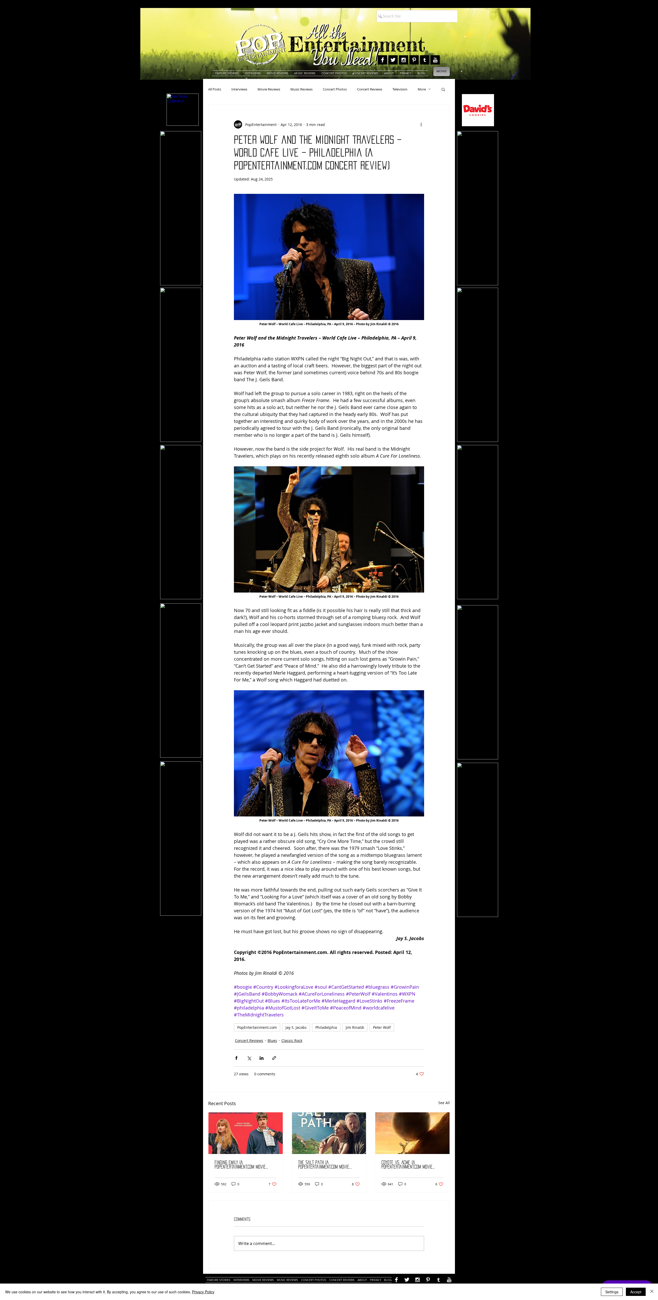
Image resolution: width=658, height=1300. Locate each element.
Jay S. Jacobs (296, 1027)
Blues (272, 1040)
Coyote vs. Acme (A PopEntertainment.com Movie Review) (407, 1165)
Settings (611, 1291)
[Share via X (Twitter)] (248, 1058)
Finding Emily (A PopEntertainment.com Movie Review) (240, 1165)
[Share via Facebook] (236, 1058)
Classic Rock (291, 1040)
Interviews (239, 89)
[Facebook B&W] (382, 60)
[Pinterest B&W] (414, 60)
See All (444, 1102)
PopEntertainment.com (257, 1027)
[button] (443, 89)
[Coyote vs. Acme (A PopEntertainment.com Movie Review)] (412, 1133)
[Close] (652, 1292)
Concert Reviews (369, 89)
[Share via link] (274, 1058)
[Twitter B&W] (393, 60)
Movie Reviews (269, 89)
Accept (635, 1291)
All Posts (214, 89)
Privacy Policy (203, 1291)
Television (399, 89)
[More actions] (421, 124)
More (422, 89)
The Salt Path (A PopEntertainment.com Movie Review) (323, 1165)
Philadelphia (326, 1027)
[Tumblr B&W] (424, 60)
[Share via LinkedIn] (261, 1058)
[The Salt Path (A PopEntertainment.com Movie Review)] (329, 1133)
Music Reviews (301, 89)
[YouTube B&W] (435, 60)
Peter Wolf (382, 1027)
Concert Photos (335, 89)
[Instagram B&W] (403, 60)
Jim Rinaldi (355, 1027)
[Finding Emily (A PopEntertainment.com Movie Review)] (245, 1133)
